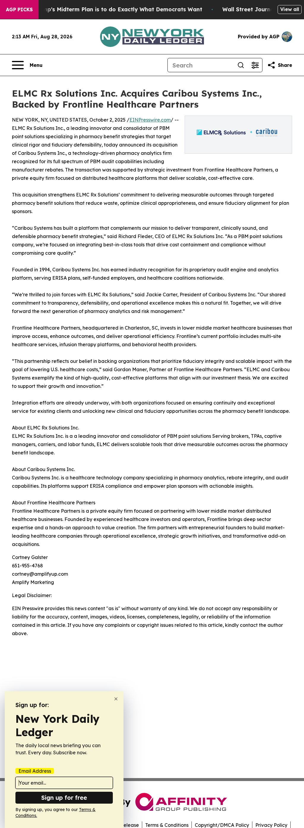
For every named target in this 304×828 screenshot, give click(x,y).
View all (289, 9)
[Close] (116, 699)
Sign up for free (64, 797)
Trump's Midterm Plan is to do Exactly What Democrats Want (118, 9)
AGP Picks (19, 9)
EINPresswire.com (150, 120)
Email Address (34, 771)
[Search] (241, 65)
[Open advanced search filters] (255, 65)
